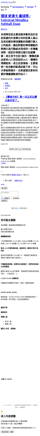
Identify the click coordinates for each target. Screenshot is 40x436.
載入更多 (4, 188)
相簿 (6, 83)
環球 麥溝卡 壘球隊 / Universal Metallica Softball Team (15, 20)
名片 (6, 88)
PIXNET (9, 405)
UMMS (3, 163)
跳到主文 (4, 29)
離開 (11, 432)
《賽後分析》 (18, 180)
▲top (3, 184)
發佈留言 (4, 201)
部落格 (7, 86)
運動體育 (17, 79)
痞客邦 (14, 175)
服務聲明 (22, 407)
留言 (18, 175)
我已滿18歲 (5, 432)
